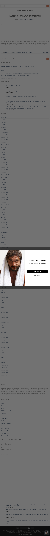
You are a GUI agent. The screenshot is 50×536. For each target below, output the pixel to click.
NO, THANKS (37, 275)
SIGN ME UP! (37, 271)
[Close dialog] (48, 251)
